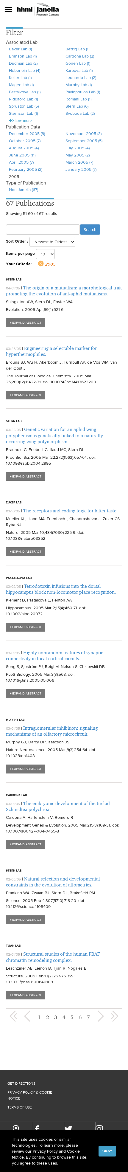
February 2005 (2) (25, 169)
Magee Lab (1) (21, 84)
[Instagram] (99, 1129)
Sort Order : (17, 241)
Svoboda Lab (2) (80, 113)
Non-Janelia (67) (23, 189)
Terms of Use (19, 1107)
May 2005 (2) (77, 155)
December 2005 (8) (27, 133)
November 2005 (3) (83, 133)
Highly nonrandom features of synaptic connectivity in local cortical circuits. (54, 655)
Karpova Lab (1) (79, 70)
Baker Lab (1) (20, 48)
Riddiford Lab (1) (23, 99)
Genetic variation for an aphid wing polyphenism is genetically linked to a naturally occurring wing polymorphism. (54, 435)
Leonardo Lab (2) (80, 77)
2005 (50, 264)
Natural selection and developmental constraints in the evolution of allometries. (53, 882)
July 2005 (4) (77, 147)
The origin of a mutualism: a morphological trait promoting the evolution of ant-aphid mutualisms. (64, 291)
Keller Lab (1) (20, 77)
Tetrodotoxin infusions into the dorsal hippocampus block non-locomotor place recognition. (61, 589)
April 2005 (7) (21, 162)
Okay (107, 1151)
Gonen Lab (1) (77, 63)
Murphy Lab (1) (78, 84)
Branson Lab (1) (23, 56)
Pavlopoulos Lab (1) (82, 91)
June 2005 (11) (22, 155)
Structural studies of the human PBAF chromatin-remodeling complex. (53, 957)
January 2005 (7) (80, 169)
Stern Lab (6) (76, 106)
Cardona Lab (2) (79, 56)
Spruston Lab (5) (24, 106)
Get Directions (21, 1083)
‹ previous (28, 1016)
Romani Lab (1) (78, 99)
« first (13, 1016)
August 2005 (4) (24, 147)
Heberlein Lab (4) (24, 70)
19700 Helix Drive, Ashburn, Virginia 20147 (15, 1130)
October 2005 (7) (24, 140)
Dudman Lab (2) (23, 63)
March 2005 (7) (79, 162)
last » (114, 1016)
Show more (22, 120)
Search (90, 229)
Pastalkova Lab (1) (24, 91)
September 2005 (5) (83, 140)
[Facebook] (36, 1129)
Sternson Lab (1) (23, 113)
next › (100, 1016)
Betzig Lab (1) (77, 48)
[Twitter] (68, 1129)
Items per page (20, 253)
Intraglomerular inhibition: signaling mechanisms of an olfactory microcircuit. (52, 731)
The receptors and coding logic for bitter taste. (70, 511)
